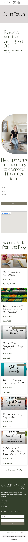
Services (4, 501)
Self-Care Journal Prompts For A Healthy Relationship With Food (13, 451)
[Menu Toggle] (24, 2)
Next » (19, 470)
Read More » (7, 279)
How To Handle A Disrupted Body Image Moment (13, 346)
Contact (4, 507)
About (3, 504)
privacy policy (10, 532)
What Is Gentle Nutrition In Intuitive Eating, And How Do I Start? (14, 309)
